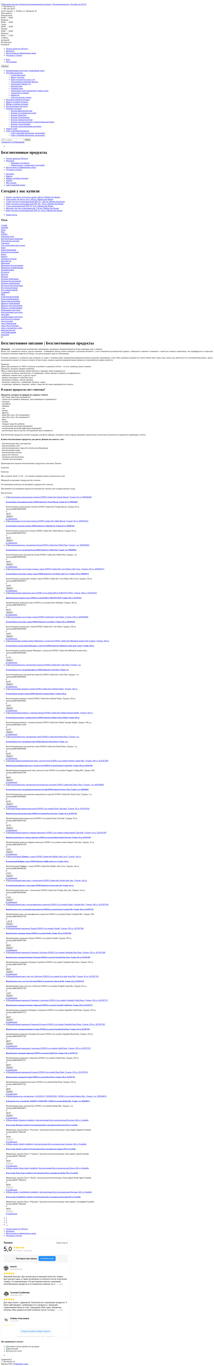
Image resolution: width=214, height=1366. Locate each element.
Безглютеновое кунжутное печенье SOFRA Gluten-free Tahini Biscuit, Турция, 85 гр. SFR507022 (40, 526)
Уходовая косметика (14, 73)
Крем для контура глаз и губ (23, 79)
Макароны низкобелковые (12, 268)
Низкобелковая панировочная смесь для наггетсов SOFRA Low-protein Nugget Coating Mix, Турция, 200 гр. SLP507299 (49, 765)
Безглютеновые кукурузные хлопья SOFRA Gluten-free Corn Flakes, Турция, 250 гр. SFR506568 (40, 622)
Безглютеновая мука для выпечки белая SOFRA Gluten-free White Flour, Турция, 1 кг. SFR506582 (41, 550)
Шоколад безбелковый (10, 303)
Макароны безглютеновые (12, 265)
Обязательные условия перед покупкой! (28, 165)
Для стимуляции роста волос (13, 245)
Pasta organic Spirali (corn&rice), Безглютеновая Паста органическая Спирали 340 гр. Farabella (41, 1149)
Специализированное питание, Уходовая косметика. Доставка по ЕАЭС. (56, 4)
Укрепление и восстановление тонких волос (30, 91)
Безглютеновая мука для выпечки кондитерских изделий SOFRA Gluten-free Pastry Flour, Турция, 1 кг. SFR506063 (47, 789)
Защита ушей (11, 129)
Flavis (3, 230)
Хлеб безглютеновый (10, 297)
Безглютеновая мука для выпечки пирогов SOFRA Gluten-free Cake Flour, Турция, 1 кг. (37, 670)
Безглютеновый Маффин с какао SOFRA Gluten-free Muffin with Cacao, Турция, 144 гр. (37, 861)
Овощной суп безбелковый (12, 142)
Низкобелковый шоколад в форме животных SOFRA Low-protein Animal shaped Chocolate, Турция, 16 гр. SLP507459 (48, 837)
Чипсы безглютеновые (10, 301)
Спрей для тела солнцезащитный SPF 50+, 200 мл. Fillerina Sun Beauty (35, 202)
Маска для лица (17, 77)
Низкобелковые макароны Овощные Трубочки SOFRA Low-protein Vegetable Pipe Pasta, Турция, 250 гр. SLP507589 (48, 957)
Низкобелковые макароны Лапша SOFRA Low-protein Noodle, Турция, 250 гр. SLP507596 (38, 933)
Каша (3, 248)
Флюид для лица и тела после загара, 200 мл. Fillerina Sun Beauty (33, 197)
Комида (9, 176)
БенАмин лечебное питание (18, 100)
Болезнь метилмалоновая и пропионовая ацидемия (32, 122)
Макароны (5, 263)
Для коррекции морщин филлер (24, 82)
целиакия (5, 335)
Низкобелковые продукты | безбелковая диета (25, 71)
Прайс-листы (11, 215)
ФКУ (3, 294)
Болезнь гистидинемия (20, 124)
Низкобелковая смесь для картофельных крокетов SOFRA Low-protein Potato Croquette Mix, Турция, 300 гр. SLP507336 (49, 909)
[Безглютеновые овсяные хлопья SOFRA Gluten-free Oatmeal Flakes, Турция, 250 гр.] (42, 689)
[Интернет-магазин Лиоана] (13, 4)
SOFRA (9, 180)
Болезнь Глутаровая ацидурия (23, 113)
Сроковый (5, 292)
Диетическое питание (10, 241)
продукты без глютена (10, 319)
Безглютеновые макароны (12, 239)
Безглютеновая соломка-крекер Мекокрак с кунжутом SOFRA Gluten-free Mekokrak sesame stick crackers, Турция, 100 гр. (50, 646)
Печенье (4, 277)
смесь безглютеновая (10, 326)
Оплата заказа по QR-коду (17, 49)
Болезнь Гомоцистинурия (21, 120)
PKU (3, 232)
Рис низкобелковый (9, 290)
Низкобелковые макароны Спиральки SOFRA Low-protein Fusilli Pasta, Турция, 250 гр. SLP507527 (42, 1053)
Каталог (5, 66)
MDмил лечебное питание (17, 104)
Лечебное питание (14, 108)
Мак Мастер (6, 261)
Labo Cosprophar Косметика (17, 131)
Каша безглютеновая (9, 252)
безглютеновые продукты (12, 312)
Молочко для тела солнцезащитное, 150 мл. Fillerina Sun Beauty (32, 208)
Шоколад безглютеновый (11, 306)
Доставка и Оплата (14, 55)
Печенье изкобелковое (10, 283)
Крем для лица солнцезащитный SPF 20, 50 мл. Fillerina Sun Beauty (34, 210)
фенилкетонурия (8, 330)
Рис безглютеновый (9, 288)
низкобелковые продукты (12, 317)
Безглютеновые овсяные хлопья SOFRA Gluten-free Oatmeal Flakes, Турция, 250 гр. (36, 694)
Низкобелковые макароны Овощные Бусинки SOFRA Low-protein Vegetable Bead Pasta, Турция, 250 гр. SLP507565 (48, 1029)
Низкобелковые (7, 270)
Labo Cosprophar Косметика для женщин (28, 133)
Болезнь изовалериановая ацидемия (26, 126)
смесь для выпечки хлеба (11, 328)
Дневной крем (17, 88)
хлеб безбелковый (8, 332)
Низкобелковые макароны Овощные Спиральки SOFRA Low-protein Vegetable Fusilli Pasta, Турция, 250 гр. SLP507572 (49, 1005)
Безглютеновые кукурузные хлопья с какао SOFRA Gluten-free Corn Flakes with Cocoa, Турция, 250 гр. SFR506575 (47, 574)
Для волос (5, 243)
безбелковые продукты (10, 310)
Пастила (4, 274)
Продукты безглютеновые (12, 285)
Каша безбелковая (8, 250)
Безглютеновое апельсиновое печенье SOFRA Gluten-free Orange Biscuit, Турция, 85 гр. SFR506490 (42, 502)
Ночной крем (16, 86)
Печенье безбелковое (10, 279)
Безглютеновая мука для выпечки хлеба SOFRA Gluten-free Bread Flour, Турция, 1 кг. (37, 742)
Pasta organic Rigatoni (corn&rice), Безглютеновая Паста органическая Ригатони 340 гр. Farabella (42, 1125)
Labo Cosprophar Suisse (15, 185)
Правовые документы (20, 163)
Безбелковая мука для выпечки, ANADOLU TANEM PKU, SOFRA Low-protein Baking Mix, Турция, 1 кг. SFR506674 (48, 1101)
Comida (4, 225)
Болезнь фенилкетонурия (21, 111)
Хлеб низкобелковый (10, 299)
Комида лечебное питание (17, 102)
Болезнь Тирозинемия (20, 117)
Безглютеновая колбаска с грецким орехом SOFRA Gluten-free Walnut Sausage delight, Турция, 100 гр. (43, 718)
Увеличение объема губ (21, 84)
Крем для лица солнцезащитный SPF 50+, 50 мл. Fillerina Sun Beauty (35, 204)
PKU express (11, 183)
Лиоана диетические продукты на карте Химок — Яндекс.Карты (36, 1336)
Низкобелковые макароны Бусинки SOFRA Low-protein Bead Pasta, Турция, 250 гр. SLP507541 (40, 1077)
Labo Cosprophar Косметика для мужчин (28, 135)
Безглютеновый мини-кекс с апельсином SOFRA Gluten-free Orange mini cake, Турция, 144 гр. (40, 885)
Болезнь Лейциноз (19, 115)
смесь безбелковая (8, 323)
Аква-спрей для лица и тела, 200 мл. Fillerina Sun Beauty (29, 199)
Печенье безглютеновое (11, 281)
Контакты (10, 51)
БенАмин (10, 174)
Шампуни (15, 95)
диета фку (5, 314)
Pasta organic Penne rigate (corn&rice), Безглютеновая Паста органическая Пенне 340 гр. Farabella (42, 1173)
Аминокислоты (7, 236)
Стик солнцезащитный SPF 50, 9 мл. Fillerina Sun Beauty (30, 206)
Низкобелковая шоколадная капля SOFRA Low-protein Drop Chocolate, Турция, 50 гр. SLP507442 (41, 813)
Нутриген (5, 272)
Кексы (3, 254)
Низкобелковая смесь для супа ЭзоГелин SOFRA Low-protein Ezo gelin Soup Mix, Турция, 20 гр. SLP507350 (45, 981)
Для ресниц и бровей (20, 93)
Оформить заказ (21, 1364)
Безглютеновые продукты (17, 106)
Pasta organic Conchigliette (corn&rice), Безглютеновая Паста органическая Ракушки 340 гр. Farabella (43, 1197)
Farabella (4, 227)
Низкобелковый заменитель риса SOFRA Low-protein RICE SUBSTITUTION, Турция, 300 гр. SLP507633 (44, 598)
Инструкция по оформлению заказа (21, 53)
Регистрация (11, 62)
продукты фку (7, 321)
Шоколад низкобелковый (11, 308)
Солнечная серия (18, 75)
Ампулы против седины (21, 97)
